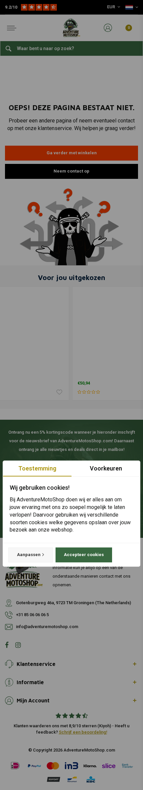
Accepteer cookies (84, 554)
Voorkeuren (106, 468)
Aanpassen (29, 554)
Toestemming (37, 468)
